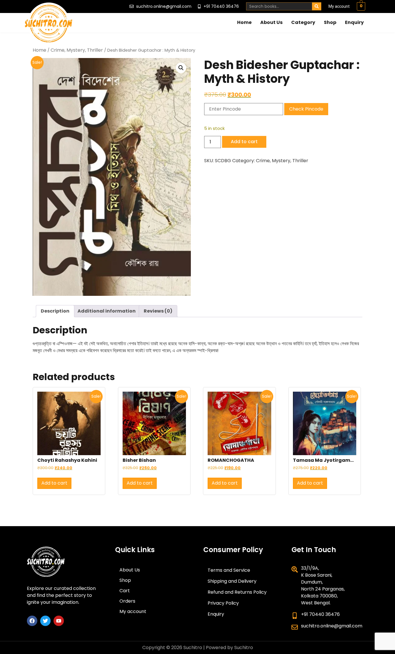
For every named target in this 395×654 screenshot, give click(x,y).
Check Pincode (306, 109)
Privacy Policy (223, 603)
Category (303, 22)
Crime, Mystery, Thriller (77, 50)
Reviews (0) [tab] (158, 311)
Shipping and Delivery (232, 581)
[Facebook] (32, 621)
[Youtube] (58, 621)
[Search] (316, 6)
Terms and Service (229, 570)
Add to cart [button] (54, 483)
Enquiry (354, 22)
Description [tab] (55, 311)
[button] (181, 68)
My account (339, 6)
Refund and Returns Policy (237, 592)
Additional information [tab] (106, 311)
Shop (330, 22)
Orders (127, 601)
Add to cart (244, 141)
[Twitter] (45, 621)
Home (244, 22)
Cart (124, 590)
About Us (271, 22)
